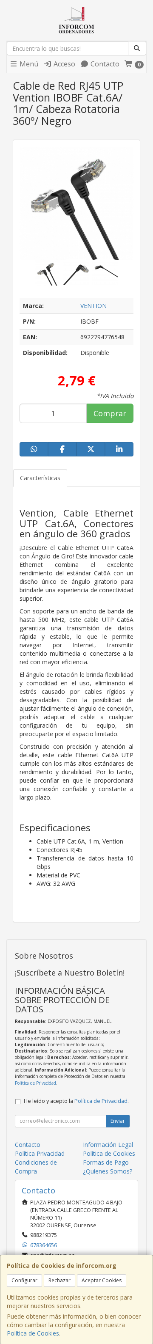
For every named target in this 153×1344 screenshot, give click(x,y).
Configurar (24, 1280)
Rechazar (59, 1280)
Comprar (110, 413)
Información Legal (108, 1145)
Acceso (63, 64)
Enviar (117, 1120)
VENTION (93, 306)
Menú (28, 64)
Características (40, 478)
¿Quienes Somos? (107, 1171)
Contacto (104, 64)
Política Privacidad (40, 1153)
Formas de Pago (106, 1162)
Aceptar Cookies (102, 1280)
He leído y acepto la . (76, 1101)
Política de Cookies (33, 1333)
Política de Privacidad (35, 1083)
